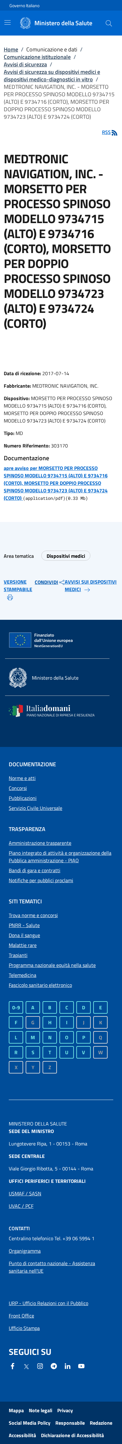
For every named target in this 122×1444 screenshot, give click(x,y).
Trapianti (18, 955)
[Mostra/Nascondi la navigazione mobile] (7, 22)
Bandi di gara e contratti (34, 870)
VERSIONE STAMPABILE (18, 585)
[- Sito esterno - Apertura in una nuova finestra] (81, 1365)
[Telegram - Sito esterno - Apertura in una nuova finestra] (54, 1365)
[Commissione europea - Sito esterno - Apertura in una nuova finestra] (41, 640)
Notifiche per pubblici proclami (41, 880)
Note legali (40, 1410)
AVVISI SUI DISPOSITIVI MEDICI (91, 585)
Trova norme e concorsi (33, 915)
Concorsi (18, 788)
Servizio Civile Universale (35, 808)
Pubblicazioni (23, 798)
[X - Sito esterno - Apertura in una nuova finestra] (26, 1366)
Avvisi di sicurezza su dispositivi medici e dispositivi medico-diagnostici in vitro (52, 76)
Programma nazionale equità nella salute (52, 965)
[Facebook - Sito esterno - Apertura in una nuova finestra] (12, 1365)
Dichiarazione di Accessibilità (72, 1435)
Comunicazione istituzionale (37, 57)
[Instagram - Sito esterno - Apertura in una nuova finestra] (40, 1365)
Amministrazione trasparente (40, 843)
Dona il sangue (24, 935)
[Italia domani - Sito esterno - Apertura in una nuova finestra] (56, 711)
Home (11, 49)
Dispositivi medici (66, 556)
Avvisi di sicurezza (25, 64)
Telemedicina (22, 975)
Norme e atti (22, 778)
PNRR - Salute (24, 925)
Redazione (101, 1423)
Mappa (16, 1410)
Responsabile (70, 1423)
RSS (106, 132)
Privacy (65, 1410)
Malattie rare (23, 945)
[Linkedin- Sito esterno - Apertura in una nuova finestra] (67, 1365)
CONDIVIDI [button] (46, 582)
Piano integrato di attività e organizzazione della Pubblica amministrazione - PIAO (60, 856)
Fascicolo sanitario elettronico (40, 985)
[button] (109, 23)
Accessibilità (22, 1435)
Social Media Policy (29, 1423)
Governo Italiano (24, 5)
